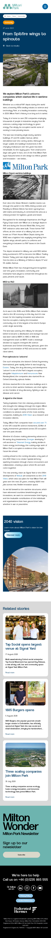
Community (21, 16)
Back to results (12, 46)
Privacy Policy (25, 896)
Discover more (13, 535)
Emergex (30, 439)
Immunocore (32, 373)
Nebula (19, 475)
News (14, 16)
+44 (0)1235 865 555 (33, 879)
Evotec (6, 367)
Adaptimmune (17, 373)
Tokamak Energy (24, 442)
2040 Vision (27, 415)
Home (8, 16)
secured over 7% (40, 423)
